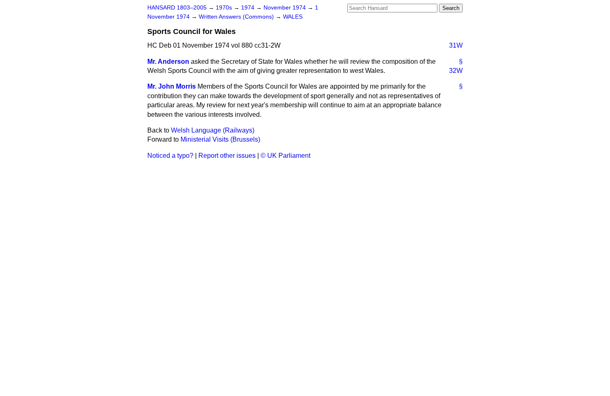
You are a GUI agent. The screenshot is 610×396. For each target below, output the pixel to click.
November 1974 (285, 8)
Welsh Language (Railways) (212, 130)
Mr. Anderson (168, 61)
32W (456, 70)
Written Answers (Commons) (237, 17)
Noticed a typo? (170, 155)
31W (456, 45)
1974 (248, 8)
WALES (293, 17)
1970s (225, 8)
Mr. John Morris (171, 86)
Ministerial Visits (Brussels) (220, 139)
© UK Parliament (285, 155)
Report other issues (227, 155)
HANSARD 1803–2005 (177, 8)
